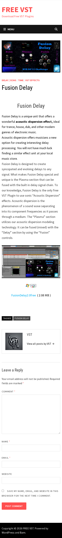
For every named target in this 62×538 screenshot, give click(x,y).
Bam (22, 532)
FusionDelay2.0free (23, 295)
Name (6, 441)
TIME (20, 80)
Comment (8, 391)
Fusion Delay (22, 318)
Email (6, 457)
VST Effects (32, 80)
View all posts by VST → (40, 343)
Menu (11, 29)
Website (7, 474)
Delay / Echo (9, 80)
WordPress (8, 532)
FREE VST (17, 9)
